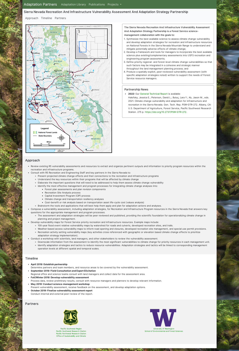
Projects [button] (113, 4)
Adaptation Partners (40, 4)
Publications (97, 4)
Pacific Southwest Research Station (71, 331)
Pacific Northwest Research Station (71, 333)
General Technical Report (154, 93)
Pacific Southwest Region (71, 329)
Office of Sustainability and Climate (71, 336)
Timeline (46, 18)
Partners (60, 18)
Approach (31, 18)
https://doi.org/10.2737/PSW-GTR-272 (165, 112)
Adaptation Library (73, 4)
